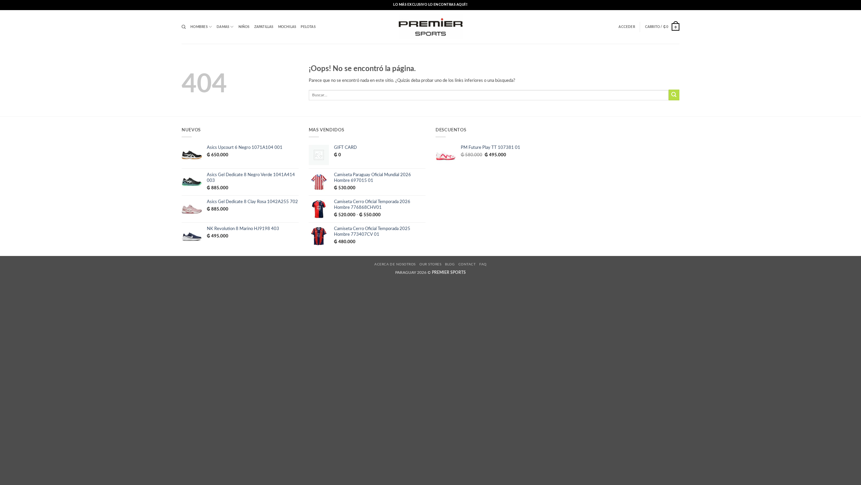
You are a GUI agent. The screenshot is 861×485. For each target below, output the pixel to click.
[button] (627, 27)
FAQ (482, 264)
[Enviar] (674, 95)
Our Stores (430, 264)
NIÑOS (244, 27)
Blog (449, 264)
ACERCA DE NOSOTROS (395, 264)
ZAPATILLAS (263, 27)
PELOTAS (308, 27)
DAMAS (223, 27)
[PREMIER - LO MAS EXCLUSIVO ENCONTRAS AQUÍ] (430, 27)
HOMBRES (198, 27)
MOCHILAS (287, 27)
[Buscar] (184, 27)
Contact (467, 264)
